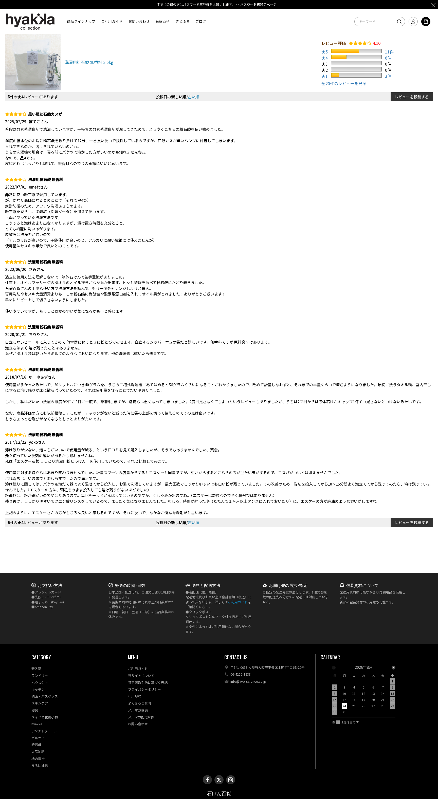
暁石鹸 (36, 744)
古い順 (193, 96)
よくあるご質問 (139, 703)
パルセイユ (39, 737)
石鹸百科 (162, 21)
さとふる (182, 21)
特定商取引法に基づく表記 (148, 682)
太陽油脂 (38, 751)
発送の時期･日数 (130, 585)
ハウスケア (39, 682)
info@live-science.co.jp (248, 681)
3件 (388, 76)
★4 (324, 58)
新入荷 (36, 668)
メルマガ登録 (138, 710)
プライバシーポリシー (144, 689)
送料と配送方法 (206, 585)
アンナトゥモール (44, 731)
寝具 (34, 710)
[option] (363, 691)
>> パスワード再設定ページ (256, 4)
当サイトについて (141, 675)
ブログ (200, 21)
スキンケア (39, 703)
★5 (324, 52)
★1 (324, 76)
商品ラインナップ (81, 21)
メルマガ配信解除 (141, 717)
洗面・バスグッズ (44, 696)
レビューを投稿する (412, 96)
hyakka (36, 723)
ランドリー (39, 675)
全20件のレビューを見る (344, 83)
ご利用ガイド (111, 21)
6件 (388, 58)
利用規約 (134, 696)
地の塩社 (38, 758)
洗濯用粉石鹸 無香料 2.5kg (89, 62)
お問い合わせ (139, 21)
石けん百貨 (219, 793)
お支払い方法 (50, 585)
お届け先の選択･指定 (288, 585)
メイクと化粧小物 (44, 717)
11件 (389, 52)
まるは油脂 (39, 765)
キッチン (38, 689)
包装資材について (362, 585)
